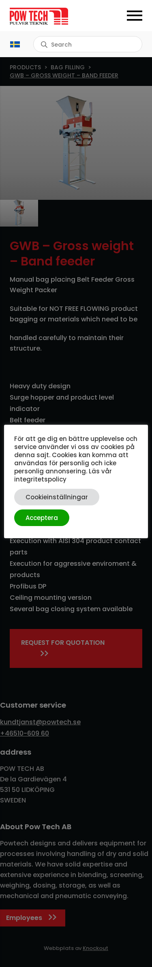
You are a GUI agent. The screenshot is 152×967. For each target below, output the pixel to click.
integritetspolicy (40, 479)
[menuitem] (15, 44)
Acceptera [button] (42, 517)
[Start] (43, 16)
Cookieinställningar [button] (57, 497)
